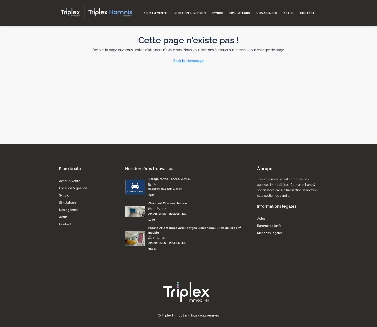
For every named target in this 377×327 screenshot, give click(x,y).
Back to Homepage (188, 61)
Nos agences (266, 13)
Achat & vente (155, 13)
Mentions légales (270, 233)
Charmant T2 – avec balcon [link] (167, 203)
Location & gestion (189, 13)
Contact (307, 13)
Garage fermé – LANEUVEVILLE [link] (169, 179)
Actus (288, 13)
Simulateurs (239, 13)
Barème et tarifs (269, 226)
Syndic (217, 13)
